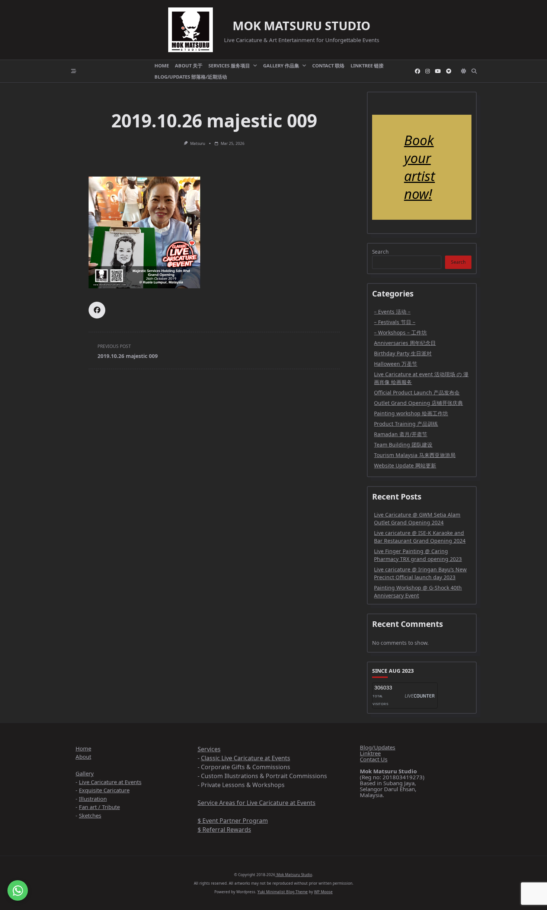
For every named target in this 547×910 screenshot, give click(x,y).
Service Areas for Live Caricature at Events (257, 803)
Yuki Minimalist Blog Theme (282, 891)
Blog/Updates (377, 747)
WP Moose (323, 891)
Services (209, 749)
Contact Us (373, 759)
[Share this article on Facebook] (97, 310)
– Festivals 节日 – (394, 322)
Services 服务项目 (229, 65)
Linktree (370, 753)
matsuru (197, 143)
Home (161, 65)
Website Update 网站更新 (405, 465)
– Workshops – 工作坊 (400, 332)
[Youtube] (438, 71)
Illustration (93, 798)
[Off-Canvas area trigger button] (73, 71)
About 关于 (188, 65)
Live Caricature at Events (110, 782)
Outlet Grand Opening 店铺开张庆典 (418, 402)
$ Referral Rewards (224, 829)
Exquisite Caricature (104, 790)
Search (380, 251)
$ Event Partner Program (233, 821)
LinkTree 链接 (367, 65)
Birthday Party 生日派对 (403, 353)
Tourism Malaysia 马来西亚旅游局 (414, 455)
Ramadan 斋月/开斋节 (400, 434)
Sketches (90, 815)
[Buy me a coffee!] (448, 71)
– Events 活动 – (392, 311)
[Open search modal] (474, 71)
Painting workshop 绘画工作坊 (411, 413)
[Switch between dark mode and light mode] (463, 71)
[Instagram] (427, 71)
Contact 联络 (328, 65)
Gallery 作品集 (281, 65)
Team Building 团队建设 (403, 444)
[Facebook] (417, 71)
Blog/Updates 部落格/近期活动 (190, 76)
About (83, 756)
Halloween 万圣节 (395, 363)
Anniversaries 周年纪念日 (405, 342)
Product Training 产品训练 (406, 423)
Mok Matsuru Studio (301, 26)
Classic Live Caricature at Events (245, 758)
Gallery (85, 773)
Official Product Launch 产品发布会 (417, 392)
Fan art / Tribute (99, 807)
